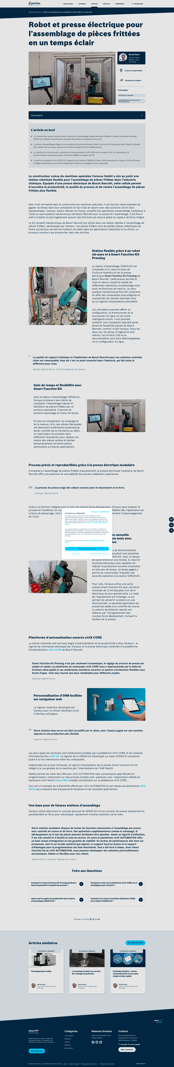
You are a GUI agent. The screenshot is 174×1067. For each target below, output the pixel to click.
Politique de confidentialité (100, 512)
